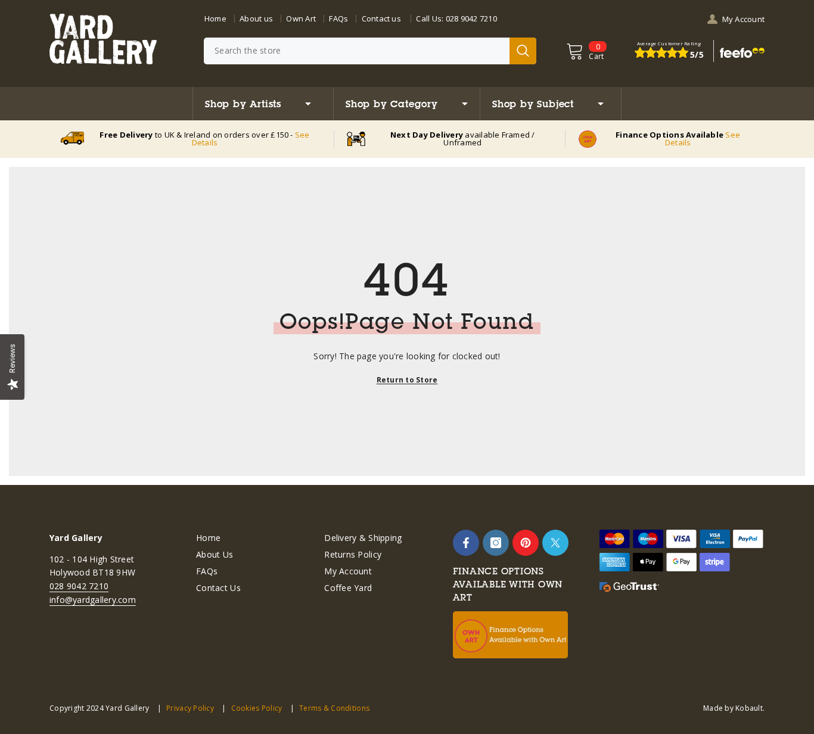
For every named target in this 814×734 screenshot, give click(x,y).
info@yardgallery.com (92, 599)
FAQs (338, 18)
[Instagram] (496, 543)
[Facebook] (466, 543)
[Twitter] (555, 543)
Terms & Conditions (334, 708)
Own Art (301, 18)
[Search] (370, 51)
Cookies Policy (256, 708)
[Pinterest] (525, 543)
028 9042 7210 (471, 18)
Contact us (381, 18)
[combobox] (356, 51)
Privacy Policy (190, 708)
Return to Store (407, 380)
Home (215, 18)
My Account (743, 19)
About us (256, 18)
